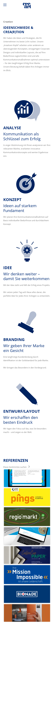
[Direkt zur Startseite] (27, 6)
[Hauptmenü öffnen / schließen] (5, 5)
